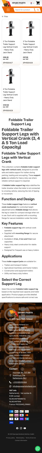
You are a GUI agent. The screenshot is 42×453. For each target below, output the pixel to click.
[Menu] (9, 9)
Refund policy (20, 438)
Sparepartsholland (18, 434)
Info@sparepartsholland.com (24, 386)
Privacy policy (10, 438)
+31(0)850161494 (20, 382)
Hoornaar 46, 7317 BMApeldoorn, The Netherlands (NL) (21, 375)
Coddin (32, 434)
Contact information (21, 440)
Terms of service (31, 438)
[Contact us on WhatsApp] (37, 448)
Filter (6, 16)
